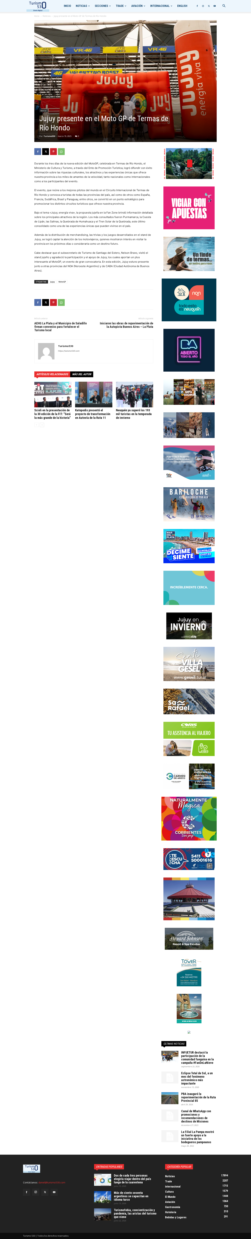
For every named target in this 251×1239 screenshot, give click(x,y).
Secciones (101, 6)
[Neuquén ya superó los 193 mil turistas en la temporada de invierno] (134, 394)
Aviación (137, 6)
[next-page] (42, 425)
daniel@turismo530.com (51, 1182)
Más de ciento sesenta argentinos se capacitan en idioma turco (131, 1196)
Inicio (67, 6)
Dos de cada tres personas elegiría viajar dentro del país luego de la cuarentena (132, 1179)
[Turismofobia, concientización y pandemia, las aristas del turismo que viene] (102, 1214)
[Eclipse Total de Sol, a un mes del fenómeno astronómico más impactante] (169, 1077)
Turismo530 (49, 136)
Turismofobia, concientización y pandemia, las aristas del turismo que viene (135, 1213)
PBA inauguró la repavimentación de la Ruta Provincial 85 (198, 1097)
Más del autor (81, 374)
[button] (224, 6)
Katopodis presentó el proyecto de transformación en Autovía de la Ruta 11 (92, 414)
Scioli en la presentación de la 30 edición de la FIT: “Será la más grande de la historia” (52, 414)
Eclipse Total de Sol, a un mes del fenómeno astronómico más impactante (197, 1078)
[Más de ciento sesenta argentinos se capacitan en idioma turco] (102, 1197)
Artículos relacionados (52, 374)
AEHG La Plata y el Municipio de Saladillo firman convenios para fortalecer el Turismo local (60, 327)
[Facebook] (197, 6)
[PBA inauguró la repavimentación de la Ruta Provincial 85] (169, 1098)
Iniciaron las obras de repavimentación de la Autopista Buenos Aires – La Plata (126, 325)
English (182, 6)
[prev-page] (36, 425)
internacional (160, 6)
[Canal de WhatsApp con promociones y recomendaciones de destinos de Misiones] (169, 1115)
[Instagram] (203, 6)
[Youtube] (214, 6)
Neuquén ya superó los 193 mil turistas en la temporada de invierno (134, 414)
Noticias (81, 6)
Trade (120, 6)
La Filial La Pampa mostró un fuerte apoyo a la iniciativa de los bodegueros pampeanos (197, 1137)
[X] (208, 6)
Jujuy (52, 281)
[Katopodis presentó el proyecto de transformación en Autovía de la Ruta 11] (93, 394)
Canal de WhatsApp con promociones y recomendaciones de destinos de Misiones (196, 1116)
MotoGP (62, 281)
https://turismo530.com (69, 351)
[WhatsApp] (61, 151)
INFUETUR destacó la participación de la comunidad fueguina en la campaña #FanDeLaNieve (197, 1057)
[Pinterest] (53, 151)
